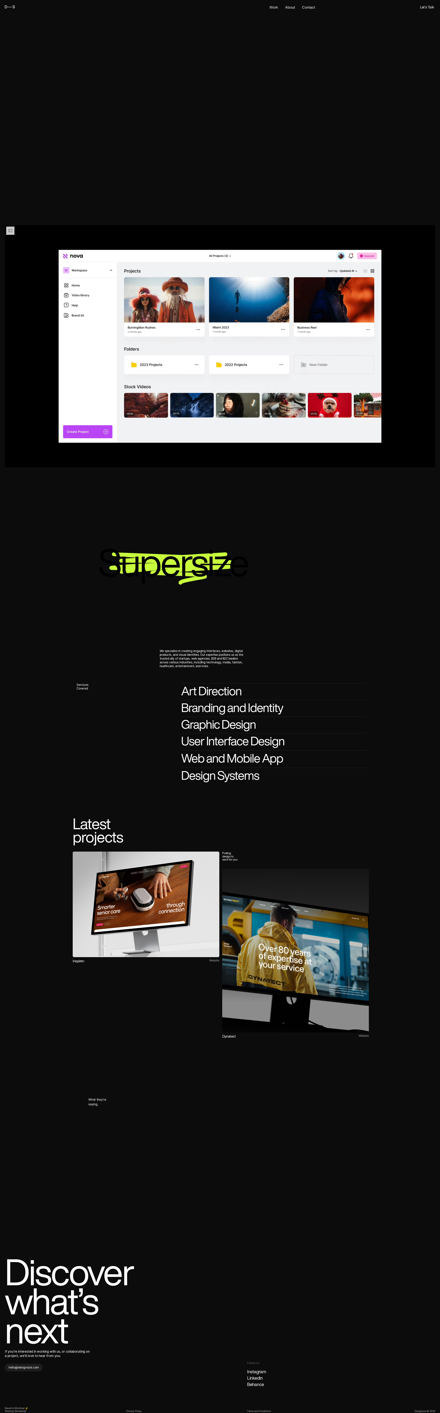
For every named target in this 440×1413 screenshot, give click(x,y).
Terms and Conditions (259, 1411)
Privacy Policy (134, 1411)
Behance (255, 1384)
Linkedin (255, 1378)
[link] (18, 7)
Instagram (256, 1371)
